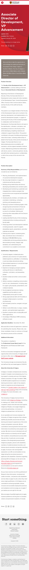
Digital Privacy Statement (14, 528)
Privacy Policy (14, 529)
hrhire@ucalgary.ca (12, 468)
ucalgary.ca (4, 394)
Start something (10, 389)
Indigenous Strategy (15, 400)
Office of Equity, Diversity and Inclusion (11, 461)
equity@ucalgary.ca (6, 463)
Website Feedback (14, 531)
